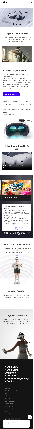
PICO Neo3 (10, 375)
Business (7, 388)
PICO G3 (9, 381)
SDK (6, 393)
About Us (7, 411)
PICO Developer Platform (12, 391)
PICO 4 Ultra (11, 367)
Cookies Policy (9, 403)
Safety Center (9, 406)
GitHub (7, 396)
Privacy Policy (9, 398)
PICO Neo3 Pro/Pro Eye (17, 378)
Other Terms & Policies (11, 409)
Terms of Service (10, 401)
